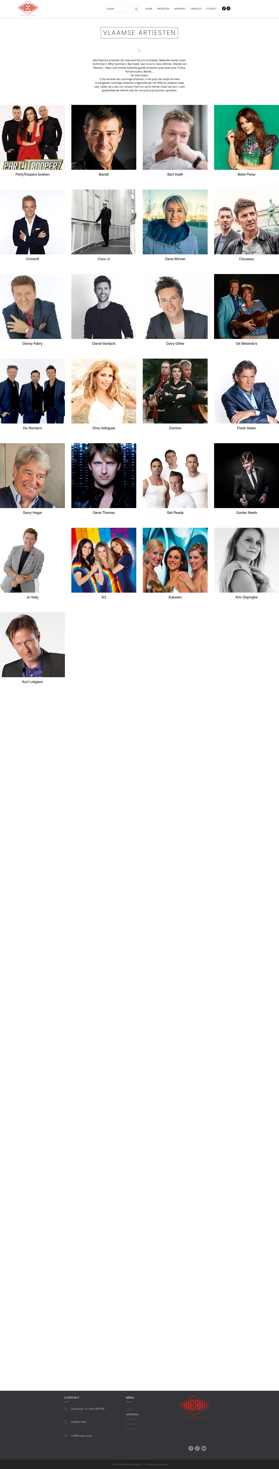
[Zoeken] (136, 9)
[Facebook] (190, 1448)
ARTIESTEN (132, 1414)
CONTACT (131, 1429)
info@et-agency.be (81, 1435)
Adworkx (164, 1464)
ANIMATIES (132, 1419)
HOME (129, 1409)
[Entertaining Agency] (224, 8)
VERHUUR (131, 1424)
